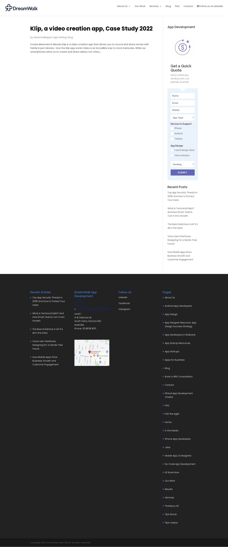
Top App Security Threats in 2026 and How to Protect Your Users (182, 196)
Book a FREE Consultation (179, 376)
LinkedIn (123, 297)
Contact (188, 6)
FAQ (177, 6)
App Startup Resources (177, 343)
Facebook (124, 303)
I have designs (182, 155)
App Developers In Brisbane (180, 334)
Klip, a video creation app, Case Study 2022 (91, 29)
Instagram (124, 309)
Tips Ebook (171, 514)
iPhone (178, 128)
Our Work (140, 6)
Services (154, 6)
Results (169, 489)
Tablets (178, 139)
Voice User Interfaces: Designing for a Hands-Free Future (182, 240)
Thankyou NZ (172, 505)
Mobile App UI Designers (178, 455)
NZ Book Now (172, 472)
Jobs (167, 447)
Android (178, 133)
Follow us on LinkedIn (211, 6)
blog (70, 37)
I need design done (184, 150)
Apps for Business (175, 359)
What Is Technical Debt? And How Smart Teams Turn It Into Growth (181, 212)
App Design (171, 314)
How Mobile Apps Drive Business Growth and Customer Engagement (180, 256)
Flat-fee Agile (172, 413)
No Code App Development (180, 464)
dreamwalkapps (43, 37)
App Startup (60, 37)
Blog (168, 6)
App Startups (172, 351)
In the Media (171, 430)
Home (168, 422)
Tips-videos (171, 522)
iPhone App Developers (178, 438)
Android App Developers (178, 305)
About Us (122, 6)
